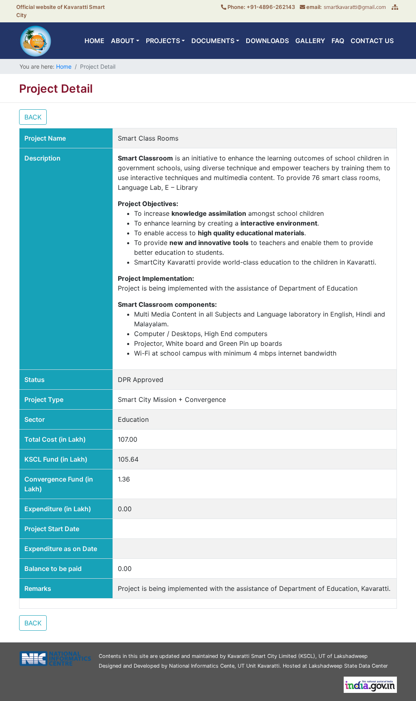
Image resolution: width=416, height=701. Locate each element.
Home (64, 66)
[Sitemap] (395, 7)
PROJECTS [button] (163, 41)
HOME (94, 41)
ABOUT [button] (122, 41)
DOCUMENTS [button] (212, 41)
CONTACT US (372, 41)
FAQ (338, 41)
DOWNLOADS (267, 41)
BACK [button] (32, 117)
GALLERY (310, 41)
